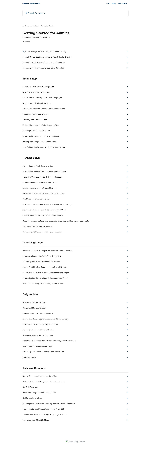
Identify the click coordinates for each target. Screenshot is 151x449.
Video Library (111, 3)
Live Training (122, 3)
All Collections (27, 26)
